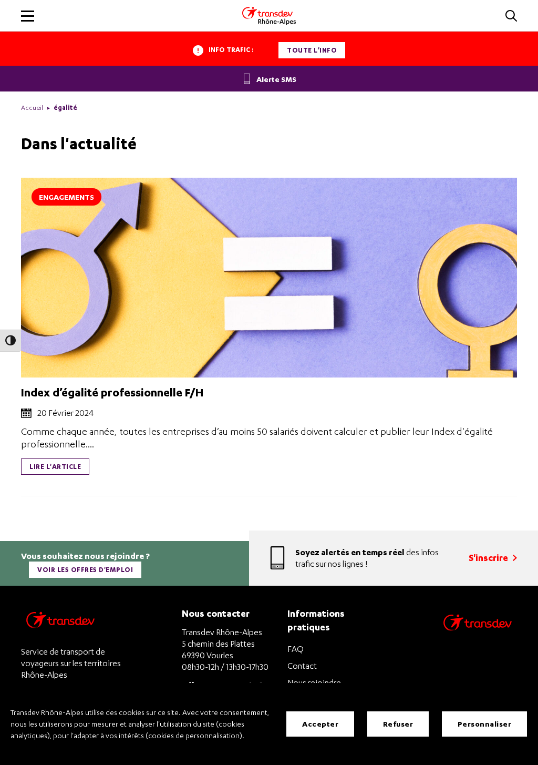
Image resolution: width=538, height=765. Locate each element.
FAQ (295, 649)
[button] (511, 16)
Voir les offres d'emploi (85, 570)
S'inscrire (489, 557)
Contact (302, 665)
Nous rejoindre (314, 682)
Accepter (320, 723)
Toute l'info (312, 50)
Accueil (32, 107)
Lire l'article (55, 467)
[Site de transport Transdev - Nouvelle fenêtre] (477, 635)
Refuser (398, 723)
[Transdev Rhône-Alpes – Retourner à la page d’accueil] (60, 623)
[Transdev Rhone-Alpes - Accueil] (269, 16)
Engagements (66, 196)
